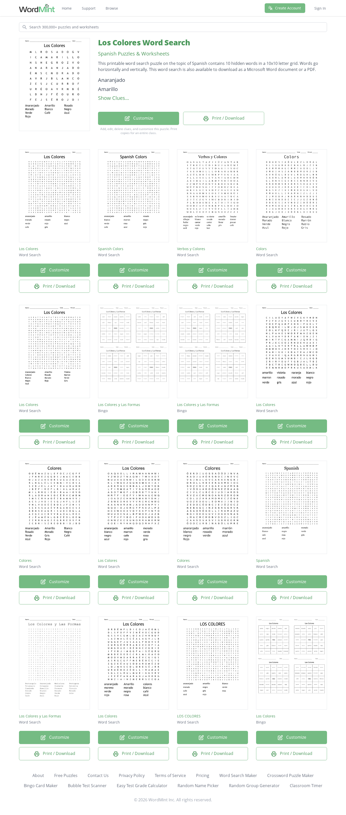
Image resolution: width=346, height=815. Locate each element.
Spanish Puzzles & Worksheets (133, 53)
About (38, 775)
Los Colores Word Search (144, 42)
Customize (142, 118)
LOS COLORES (189, 716)
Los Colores (28, 248)
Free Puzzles (66, 775)
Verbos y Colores (191, 248)
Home (67, 8)
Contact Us (98, 775)
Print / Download (227, 118)
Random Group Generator (254, 785)
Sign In (320, 8)
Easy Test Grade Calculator (142, 785)
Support (88, 8)
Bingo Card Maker (41, 785)
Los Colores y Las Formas (119, 404)
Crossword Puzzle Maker (290, 775)
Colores (25, 560)
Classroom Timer (306, 785)
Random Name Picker (198, 785)
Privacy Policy (132, 775)
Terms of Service (170, 775)
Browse (112, 8)
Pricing (202, 775)
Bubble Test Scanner (87, 785)
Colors (261, 248)
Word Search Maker (238, 775)
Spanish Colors (110, 248)
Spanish (263, 560)
